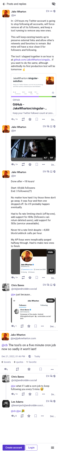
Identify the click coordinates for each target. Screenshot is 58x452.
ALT (45, 158)
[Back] (3, 4)
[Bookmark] (37, 119)
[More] (43, 119)
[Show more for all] (53, 4)
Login (31, 447)
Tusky (37, 356)
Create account (13, 447)
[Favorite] (30, 119)
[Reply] (6, 369)
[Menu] (52, 447)
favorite (31, 362)
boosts (6, 362)
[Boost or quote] (23, 119)
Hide (50, 139)
